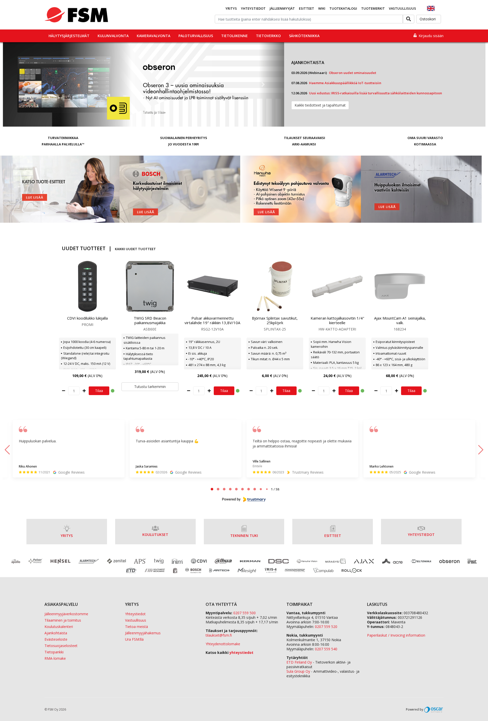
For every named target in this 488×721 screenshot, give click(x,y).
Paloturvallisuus (195, 35)
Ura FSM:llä (134, 639)
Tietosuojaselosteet (61, 645)
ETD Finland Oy (299, 662)
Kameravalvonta (153, 35)
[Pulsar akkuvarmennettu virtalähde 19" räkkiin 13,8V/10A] (212, 286)
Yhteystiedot (253, 8)
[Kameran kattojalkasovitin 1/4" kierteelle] (337, 286)
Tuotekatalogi (343, 8)
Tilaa (99, 390)
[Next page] (480, 450)
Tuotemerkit (373, 8)
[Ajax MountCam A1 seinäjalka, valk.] (399, 286)
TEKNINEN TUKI (244, 535)
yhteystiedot (241, 652)
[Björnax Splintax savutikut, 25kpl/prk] (275, 286)
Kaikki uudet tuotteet (135, 249)
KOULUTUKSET (155, 534)
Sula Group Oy (298, 671)
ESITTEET (332, 535)
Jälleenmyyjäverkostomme (66, 613)
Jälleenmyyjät (282, 8)
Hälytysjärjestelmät (69, 35)
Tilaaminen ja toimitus (62, 620)
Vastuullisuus (402, 8)
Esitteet (306, 8)
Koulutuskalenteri (58, 626)
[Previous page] (7, 450)
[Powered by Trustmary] (244, 499)
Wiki (321, 8)
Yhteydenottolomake (223, 643)
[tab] (212, 489)
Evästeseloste (55, 639)
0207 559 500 (244, 612)
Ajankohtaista (55, 632)
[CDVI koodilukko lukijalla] (87, 286)
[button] (24, 84)
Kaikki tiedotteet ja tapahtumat (320, 105)
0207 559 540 (326, 649)
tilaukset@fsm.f (219, 635)
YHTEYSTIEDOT (421, 534)
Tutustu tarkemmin (150, 386)
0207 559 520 (326, 626)
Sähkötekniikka (304, 35)
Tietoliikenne (234, 35)
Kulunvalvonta (113, 35)
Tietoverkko (268, 35)
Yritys (231, 8)
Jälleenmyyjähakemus (143, 632)
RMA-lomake (55, 658)
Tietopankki (54, 652)
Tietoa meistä (136, 626)
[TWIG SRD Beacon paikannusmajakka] (149, 286)
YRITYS (67, 535)
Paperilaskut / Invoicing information (396, 635)
